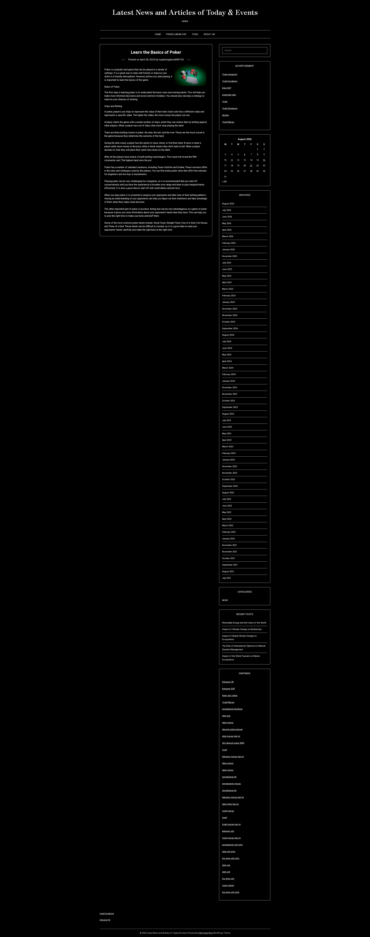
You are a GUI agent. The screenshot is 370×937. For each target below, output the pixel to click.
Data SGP (226, 88)
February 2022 (229, 532)
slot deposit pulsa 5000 (233, 743)
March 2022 (227, 525)
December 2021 (229, 545)
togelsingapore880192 (171, 59)
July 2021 (226, 578)
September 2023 (230, 407)
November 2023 (229, 394)
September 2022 (230, 486)
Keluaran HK (228, 682)
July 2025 (226, 262)
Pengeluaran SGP (176, 34)
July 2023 (226, 420)
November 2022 (229, 473)
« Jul (224, 181)
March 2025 (227, 289)
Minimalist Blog (206, 933)
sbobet (225, 115)
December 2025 (229, 256)
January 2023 (228, 459)
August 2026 (228, 203)
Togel (195, 34)
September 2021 (230, 565)
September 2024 (230, 328)
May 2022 (226, 512)
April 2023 (227, 440)
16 (264, 160)
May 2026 (226, 223)
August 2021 (228, 571)
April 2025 (227, 282)
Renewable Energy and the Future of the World (244, 622)
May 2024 (226, 354)
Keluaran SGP (228, 688)
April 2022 (227, 519)
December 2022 (229, 466)
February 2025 (229, 295)
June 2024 (227, 348)
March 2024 (227, 368)
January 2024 (228, 381)
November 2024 (229, 315)
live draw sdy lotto (230, 892)
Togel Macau (228, 122)
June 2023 (227, 427)
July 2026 (226, 210)
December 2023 (229, 387)
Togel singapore (229, 74)
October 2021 (228, 558)
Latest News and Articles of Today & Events (185, 12)
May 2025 (226, 276)
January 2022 (228, 538)
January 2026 (228, 249)
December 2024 (229, 308)
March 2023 (227, 446)
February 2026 (229, 243)
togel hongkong (107, 913)
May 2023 (226, 433)
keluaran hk (105, 920)
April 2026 (227, 230)
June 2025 (227, 269)
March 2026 (227, 236)
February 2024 (229, 374)
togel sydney (228, 885)
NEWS (225, 600)
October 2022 (228, 479)
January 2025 (228, 302)
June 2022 (227, 505)
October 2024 (228, 321)
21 (251, 165)
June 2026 (227, 216)
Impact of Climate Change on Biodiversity (242, 629)
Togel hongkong (229, 81)
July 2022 (226, 499)
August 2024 (228, 335)
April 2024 (227, 361)
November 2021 (229, 551)
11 (232, 160)
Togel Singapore (229, 108)
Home (158, 34)
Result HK (209, 34)
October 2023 (228, 400)
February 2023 (229, 453)
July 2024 (226, 341)
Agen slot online (229, 695)
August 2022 (228, 492)
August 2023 (228, 414)
